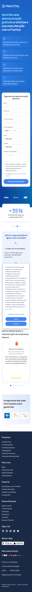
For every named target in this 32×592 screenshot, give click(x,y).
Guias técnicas (7, 470)
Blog (3, 467)
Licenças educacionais (10, 456)
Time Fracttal (7, 509)
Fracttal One (6, 442)
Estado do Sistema (9, 492)
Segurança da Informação (11, 575)
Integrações (6, 450)
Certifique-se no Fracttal (11, 486)
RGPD (8, 176)
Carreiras (5, 511)
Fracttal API (6, 495)
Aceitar (16, 319)
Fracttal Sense (7, 445)
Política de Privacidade (19, 174)
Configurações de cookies (16, 314)
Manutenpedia (7, 473)
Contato (5, 517)
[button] (10, 385)
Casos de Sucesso (8, 453)
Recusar (16, 324)
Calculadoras (7, 476)
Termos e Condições (10, 562)
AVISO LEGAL (15, 570)
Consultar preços (8, 448)
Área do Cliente (8, 520)
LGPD (4, 570)
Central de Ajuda (8, 489)
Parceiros (5, 514)
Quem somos (7, 506)
